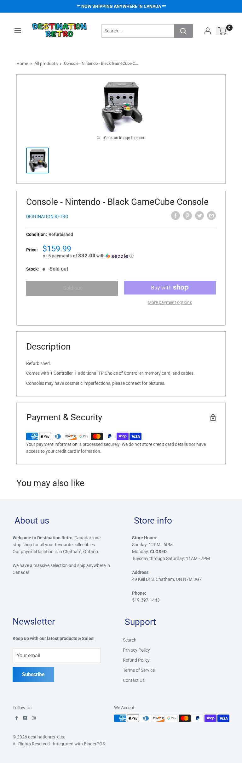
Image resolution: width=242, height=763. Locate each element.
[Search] (183, 31)
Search (129, 639)
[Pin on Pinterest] (187, 215)
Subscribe (33, 674)
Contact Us (134, 680)
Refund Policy (136, 660)
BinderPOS (94, 743)
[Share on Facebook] (175, 215)
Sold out (72, 288)
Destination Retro (47, 216)
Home (22, 63)
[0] (222, 31)
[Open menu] (18, 30)
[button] (129, 256)
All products (46, 63)
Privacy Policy (136, 650)
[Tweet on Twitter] (199, 215)
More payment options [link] (170, 302)
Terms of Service (139, 670)
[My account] (208, 30)
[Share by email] (211, 215)
